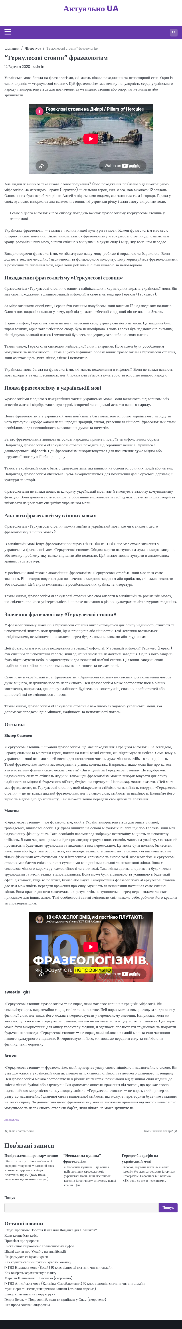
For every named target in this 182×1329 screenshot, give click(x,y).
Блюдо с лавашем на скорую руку (29, 1294)
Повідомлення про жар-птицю (31, 1155)
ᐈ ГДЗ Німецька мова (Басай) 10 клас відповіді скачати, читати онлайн (58, 1267)
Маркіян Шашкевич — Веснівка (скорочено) (38, 1278)
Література (11, 1119)
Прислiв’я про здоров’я (21, 1240)
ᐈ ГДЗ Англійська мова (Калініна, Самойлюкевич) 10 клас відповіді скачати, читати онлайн (74, 1283)
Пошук (9, 1197)
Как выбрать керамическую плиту (30, 1272)
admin (38, 66)
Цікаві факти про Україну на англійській (35, 1251)
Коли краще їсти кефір (21, 1235)
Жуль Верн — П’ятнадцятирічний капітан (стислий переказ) (50, 1289)
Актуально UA (91, 8)
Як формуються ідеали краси (26, 1256)
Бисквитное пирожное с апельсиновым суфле (39, 1246)
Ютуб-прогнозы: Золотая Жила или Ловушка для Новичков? (50, 1230)
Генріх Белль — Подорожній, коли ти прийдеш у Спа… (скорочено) (55, 1299)
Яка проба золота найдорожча (27, 1305)
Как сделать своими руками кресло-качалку (37, 1262)
